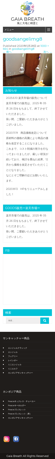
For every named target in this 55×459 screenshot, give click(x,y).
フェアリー (13, 356)
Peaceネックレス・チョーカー (21, 401)
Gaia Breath (27, 19)
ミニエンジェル (14, 364)
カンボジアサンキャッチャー (20, 373)
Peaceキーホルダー (17, 405)
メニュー (9, 29)
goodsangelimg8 (23, 49)
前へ (7, 51)
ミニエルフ (13, 368)
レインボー (13, 360)
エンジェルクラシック (17, 348)
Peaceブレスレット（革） (20, 413)
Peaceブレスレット (17, 409)
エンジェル (13, 352)
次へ (47, 51)
